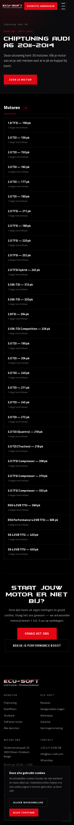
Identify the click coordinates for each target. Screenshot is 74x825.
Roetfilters (10, 709)
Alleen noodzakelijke (28, 802)
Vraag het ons (37, 633)
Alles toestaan (24, 812)
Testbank (9, 715)
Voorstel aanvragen (41, 6)
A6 (26, 24)
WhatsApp (46, 760)
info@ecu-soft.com (51, 754)
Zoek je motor (20, 79)
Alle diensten (11, 728)
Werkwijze (46, 715)
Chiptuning (10, 24)
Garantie (45, 722)
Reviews (45, 703)
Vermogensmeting (51, 728)
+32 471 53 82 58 (50, 748)
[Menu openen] (63, 6)
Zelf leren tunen (13, 722)
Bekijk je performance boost (37, 645)
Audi (20, 24)
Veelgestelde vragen (52, 709)
